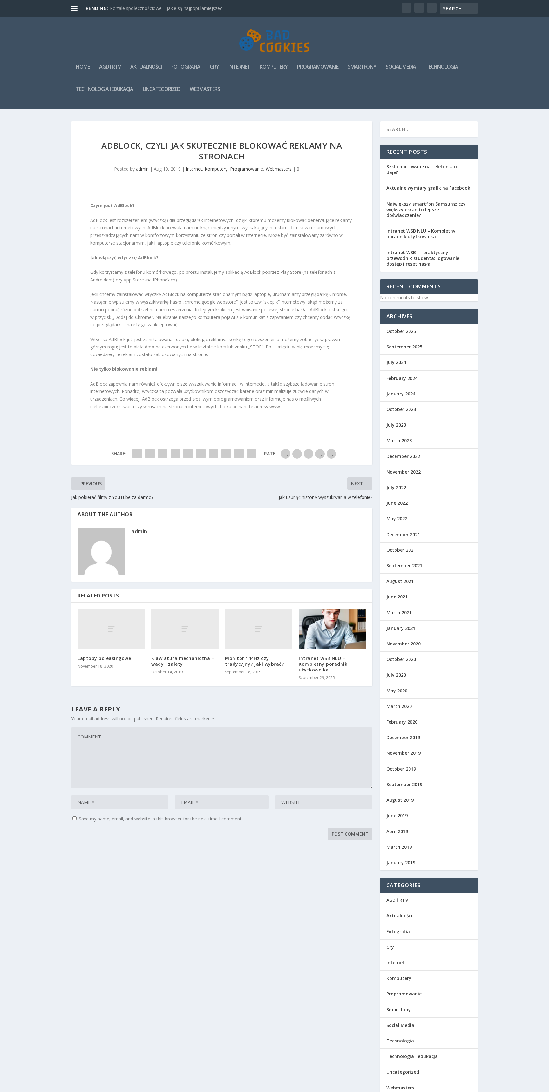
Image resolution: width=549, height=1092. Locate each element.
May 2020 (396, 691)
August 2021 (400, 581)
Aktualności (146, 67)
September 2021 (404, 566)
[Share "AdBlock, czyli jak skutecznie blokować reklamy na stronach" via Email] (239, 453)
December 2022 (403, 456)
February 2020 (401, 722)
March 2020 (399, 706)
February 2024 (401, 378)
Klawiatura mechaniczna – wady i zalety (182, 661)
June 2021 (397, 597)
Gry (214, 67)
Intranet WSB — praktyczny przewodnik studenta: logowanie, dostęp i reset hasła (423, 258)
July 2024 (396, 362)
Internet (239, 67)
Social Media (401, 67)
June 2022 (397, 503)
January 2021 (400, 628)
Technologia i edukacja (104, 89)
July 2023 (396, 425)
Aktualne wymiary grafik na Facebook (428, 188)
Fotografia (185, 67)
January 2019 (400, 862)
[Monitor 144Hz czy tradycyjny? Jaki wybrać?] (258, 629)
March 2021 (399, 613)
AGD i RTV (110, 67)
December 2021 (403, 534)
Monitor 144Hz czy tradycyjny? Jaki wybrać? (254, 661)
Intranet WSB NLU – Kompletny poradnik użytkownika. (323, 664)
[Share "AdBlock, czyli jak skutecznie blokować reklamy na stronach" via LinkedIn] (200, 453)
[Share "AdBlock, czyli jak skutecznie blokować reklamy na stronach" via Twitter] (150, 453)
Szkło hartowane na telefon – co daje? (422, 169)
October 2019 (401, 769)
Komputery (274, 67)
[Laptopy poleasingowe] (111, 629)
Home (83, 67)
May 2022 (396, 519)
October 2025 (401, 331)
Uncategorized (161, 89)
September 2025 (404, 347)
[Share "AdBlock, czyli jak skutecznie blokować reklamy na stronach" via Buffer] (213, 453)
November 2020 (403, 644)
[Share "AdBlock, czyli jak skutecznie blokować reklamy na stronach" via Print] (251, 453)
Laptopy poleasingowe (104, 658)
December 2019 (403, 737)
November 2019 (403, 753)
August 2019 (400, 800)
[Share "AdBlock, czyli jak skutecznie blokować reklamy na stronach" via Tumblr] (175, 453)
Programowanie (317, 67)
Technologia (441, 67)
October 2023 (401, 409)
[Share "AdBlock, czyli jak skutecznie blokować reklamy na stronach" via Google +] (162, 453)
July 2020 (396, 675)
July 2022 (396, 487)
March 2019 (399, 847)
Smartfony (362, 67)
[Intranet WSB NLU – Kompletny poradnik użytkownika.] (332, 629)
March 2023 (399, 440)
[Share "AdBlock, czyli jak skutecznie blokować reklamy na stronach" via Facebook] (137, 453)
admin (142, 169)
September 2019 (404, 784)
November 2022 (403, 472)
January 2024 (400, 394)
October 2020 (401, 659)
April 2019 (397, 831)
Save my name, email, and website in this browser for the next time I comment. (160, 819)
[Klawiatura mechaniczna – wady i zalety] (185, 629)
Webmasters (205, 89)
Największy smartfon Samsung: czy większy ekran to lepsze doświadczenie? (426, 209)
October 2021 (401, 550)
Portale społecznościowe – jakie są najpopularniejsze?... (167, 8)
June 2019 (397, 815)
